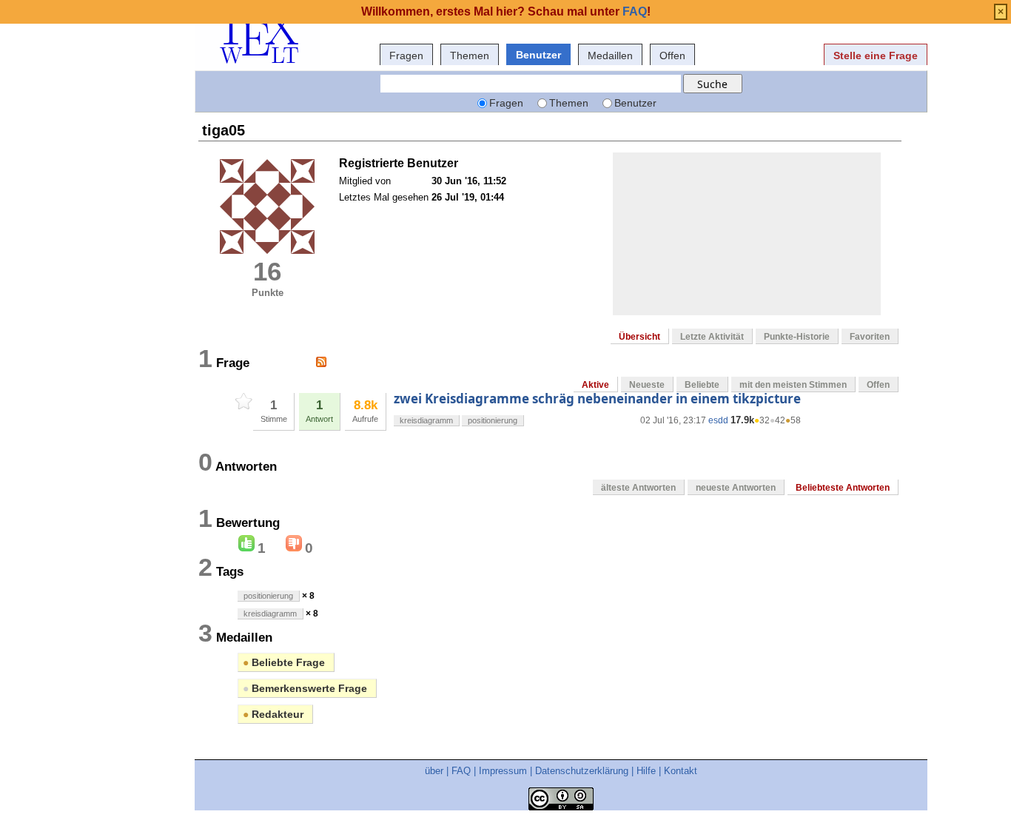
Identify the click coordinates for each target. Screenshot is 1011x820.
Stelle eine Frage (875, 55)
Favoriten (870, 337)
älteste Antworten (638, 488)
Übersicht (639, 337)
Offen (672, 55)
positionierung (492, 420)
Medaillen (610, 55)
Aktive (595, 385)
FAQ (461, 770)
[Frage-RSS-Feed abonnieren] (321, 362)
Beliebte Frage (284, 662)
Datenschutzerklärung (581, 770)
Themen (469, 55)
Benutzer (538, 55)
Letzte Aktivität (712, 337)
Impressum (503, 770)
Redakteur (273, 714)
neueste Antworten (736, 488)
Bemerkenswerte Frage (305, 688)
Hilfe (646, 770)
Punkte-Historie (797, 337)
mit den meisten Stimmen (793, 385)
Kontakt (680, 770)
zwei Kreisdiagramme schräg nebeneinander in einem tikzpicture (597, 398)
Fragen (406, 55)
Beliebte (702, 385)
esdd (718, 420)
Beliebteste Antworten (843, 488)
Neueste (647, 385)
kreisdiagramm (426, 420)
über (434, 770)
